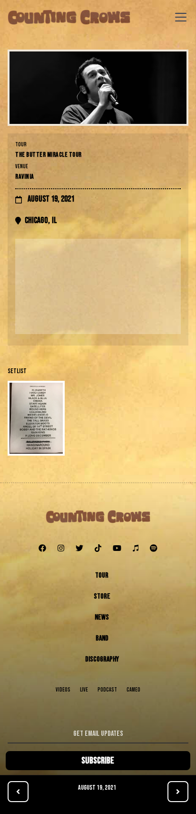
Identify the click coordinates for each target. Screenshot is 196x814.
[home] (69, 17)
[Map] (98, 286)
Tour (101, 575)
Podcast (107, 689)
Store (102, 596)
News (102, 617)
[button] (178, 17)
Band (102, 638)
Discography (102, 659)
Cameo (133, 689)
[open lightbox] (98, 418)
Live (84, 689)
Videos (63, 689)
